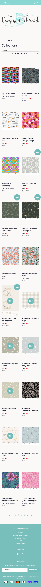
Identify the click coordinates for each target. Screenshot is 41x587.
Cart (37, 3)
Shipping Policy (20, 538)
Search (20, 533)
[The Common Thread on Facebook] (18, 554)
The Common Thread (23, 576)
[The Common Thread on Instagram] (23, 554)
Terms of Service (21, 541)
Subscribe (33, 570)
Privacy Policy (20, 544)
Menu (6, 3)
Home (3, 41)
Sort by (4, 50)
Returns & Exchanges (20, 535)
